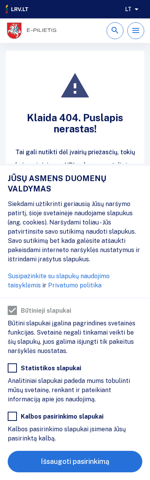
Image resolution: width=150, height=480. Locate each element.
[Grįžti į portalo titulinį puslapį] (17, 9)
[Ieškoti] (115, 30)
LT (128, 9)
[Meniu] (135, 30)
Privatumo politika (75, 285)
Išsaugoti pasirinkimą (75, 461)
